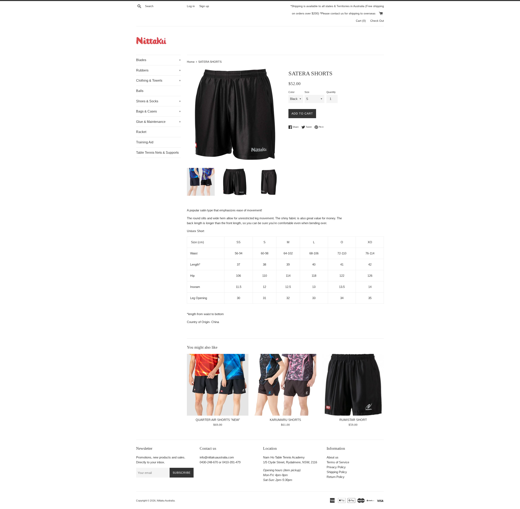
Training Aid (144, 142)
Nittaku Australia (166, 500)
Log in (191, 6)
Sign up (204, 6)
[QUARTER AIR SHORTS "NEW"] (217, 384)
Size (306, 92)
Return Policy (335, 477)
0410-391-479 (231, 462)
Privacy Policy (336, 467)
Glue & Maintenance (158, 121)
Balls (139, 91)
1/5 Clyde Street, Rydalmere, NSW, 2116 (290, 462)
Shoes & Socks (158, 101)
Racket (141, 132)
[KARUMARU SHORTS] (285, 384)
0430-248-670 (209, 462)
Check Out (377, 20)
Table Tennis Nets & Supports (157, 152)
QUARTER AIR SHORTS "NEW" (218, 420)
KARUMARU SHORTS (285, 420)
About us (332, 457)
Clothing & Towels (158, 80)
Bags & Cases (158, 111)
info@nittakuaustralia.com (217, 457)
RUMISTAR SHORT (353, 420)
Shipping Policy (337, 472)
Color (291, 92)
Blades (158, 60)
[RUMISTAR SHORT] (353, 384)
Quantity (331, 92)
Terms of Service (338, 462)
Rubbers (158, 70)
